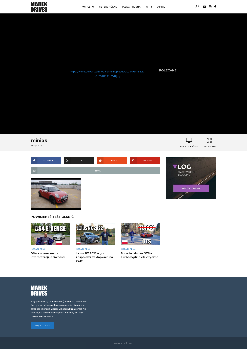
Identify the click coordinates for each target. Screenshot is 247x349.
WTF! (149, 6)
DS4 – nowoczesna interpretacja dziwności (48, 255)
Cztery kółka (108, 6)
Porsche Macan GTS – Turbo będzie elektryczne (139, 255)
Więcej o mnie (42, 325)
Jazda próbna (131, 6)
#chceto (88, 6)
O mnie (161, 6)
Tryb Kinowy (209, 146)
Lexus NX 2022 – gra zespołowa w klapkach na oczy (94, 257)
